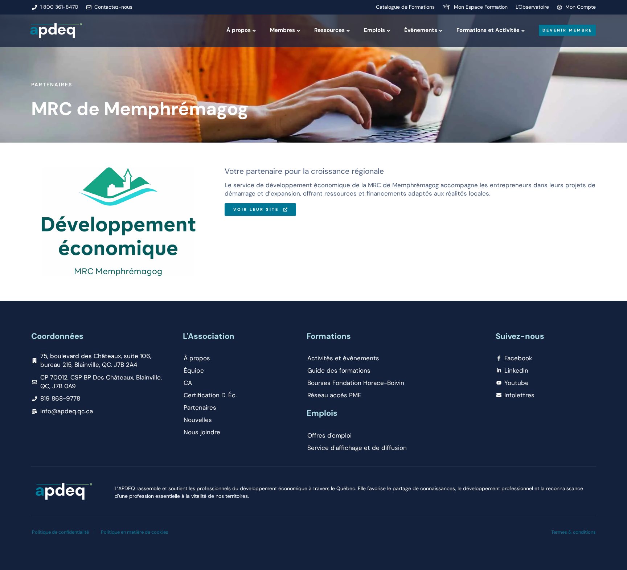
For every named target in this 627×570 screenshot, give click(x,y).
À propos (238, 30)
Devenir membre (567, 30)
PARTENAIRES (51, 84)
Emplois (374, 30)
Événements (420, 30)
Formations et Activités (488, 30)
